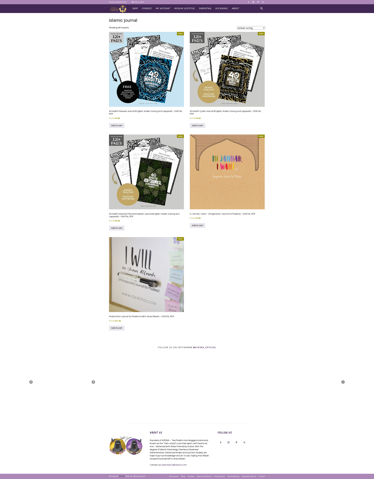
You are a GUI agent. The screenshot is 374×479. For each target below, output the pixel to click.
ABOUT (235, 8)
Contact (262, 476)
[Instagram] (253, 2)
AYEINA (122, 476)
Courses (191, 476)
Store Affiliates (233, 476)
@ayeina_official (204, 347)
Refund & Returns (204, 476)
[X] (263, 2)
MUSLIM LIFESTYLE (184, 8)
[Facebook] (248, 2)
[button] (261, 8)
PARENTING (205, 8)
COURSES (147, 8)
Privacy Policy (219, 476)
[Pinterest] (258, 2)
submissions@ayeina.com (174, 465)
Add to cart (116, 125)
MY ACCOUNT (163, 8)
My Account (173, 476)
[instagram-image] (31, 382)
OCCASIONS (221, 8)
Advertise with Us (249, 476)
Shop (135, 8)
